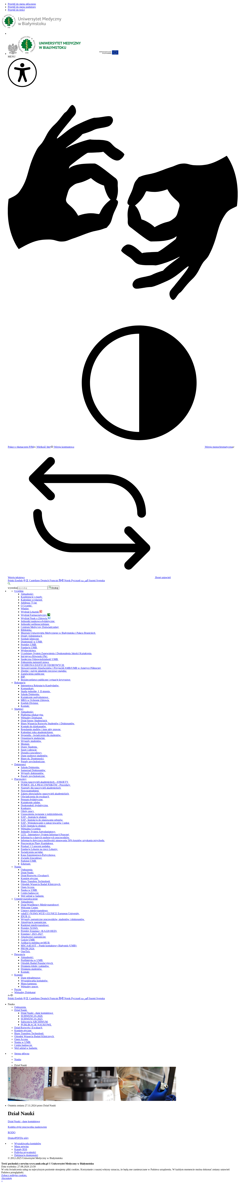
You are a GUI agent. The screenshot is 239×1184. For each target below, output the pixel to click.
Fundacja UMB (29, 647)
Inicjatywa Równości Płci (34, 656)
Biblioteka (26, 630)
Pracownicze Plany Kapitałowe (37, 843)
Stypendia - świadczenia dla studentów (41, 735)
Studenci (18, 709)
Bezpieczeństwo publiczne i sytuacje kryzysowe (46, 679)
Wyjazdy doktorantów (32, 773)
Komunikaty (27, 688)
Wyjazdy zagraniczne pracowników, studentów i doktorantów (53, 919)
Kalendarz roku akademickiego (37, 732)
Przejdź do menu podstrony (22, 7)
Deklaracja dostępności (26, 1155)
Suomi (92, 580)
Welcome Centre (30, 907)
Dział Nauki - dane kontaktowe (37, 1013)
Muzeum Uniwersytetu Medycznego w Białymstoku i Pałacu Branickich (58, 633)
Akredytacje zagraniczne (34, 922)
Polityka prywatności (25, 1152)
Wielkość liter (43, 446)
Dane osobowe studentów (34, 755)
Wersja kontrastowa (63, 446)
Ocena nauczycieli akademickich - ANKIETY (45, 782)
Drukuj (11, 1138)
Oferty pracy (27, 811)
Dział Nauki (27, 872)
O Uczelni (27, 605)
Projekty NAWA (30, 928)
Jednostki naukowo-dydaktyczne (38, 621)
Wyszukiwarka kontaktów (34, 980)
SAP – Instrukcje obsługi (34, 817)
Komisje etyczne (30, 878)
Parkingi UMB (29, 860)
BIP (23, 676)
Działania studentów (31, 969)
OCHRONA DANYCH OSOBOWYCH (43, 665)
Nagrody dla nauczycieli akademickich (41, 787)
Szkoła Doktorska (30, 694)
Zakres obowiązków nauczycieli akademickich (45, 793)
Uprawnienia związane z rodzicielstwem (42, 814)
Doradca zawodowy (31, 752)
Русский (76, 580)
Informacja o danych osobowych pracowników (45, 837)
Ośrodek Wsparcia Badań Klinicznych (41, 884)
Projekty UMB (29, 644)
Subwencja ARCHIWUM (34, 1021)
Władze (25, 608)
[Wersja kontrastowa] (11, 995)
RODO (11, 1132)
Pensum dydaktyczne (32, 799)
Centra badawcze (30, 893)
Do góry (24, 1138)
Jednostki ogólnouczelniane (35, 624)
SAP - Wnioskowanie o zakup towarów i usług (45, 822)
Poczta (17, 989)
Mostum (25, 744)
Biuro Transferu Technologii (36, 881)
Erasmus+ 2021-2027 (32, 934)
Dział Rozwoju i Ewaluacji (35, 875)
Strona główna (21, 1053)
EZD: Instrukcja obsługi (33, 825)
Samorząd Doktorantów (33, 770)
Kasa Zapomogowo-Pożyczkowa (38, 855)
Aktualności (27, 594)
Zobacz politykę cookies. (14, 1175)
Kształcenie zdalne (31, 802)
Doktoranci (20, 764)
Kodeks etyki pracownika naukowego (27, 1127)
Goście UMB (28, 939)
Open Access (28, 887)
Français (54, 580)
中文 (26, 580)
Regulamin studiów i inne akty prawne (41, 729)
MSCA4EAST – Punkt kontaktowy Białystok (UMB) (49, 945)
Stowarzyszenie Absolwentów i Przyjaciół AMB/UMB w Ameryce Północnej (61, 668)
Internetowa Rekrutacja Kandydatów (40, 685)
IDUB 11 (26, 916)
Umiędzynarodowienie (26, 898)
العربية (85, 580)
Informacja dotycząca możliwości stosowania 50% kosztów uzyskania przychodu (63, 840)
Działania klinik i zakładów (35, 966)
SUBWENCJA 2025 (32, 1018)
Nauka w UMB (29, 890)
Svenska (100, 580)
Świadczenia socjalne (32, 852)
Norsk (67, 580)
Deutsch (45, 580)
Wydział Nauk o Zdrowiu (34, 618)
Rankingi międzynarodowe (35, 925)
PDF (17, 1138)
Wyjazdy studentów (31, 741)
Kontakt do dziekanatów (34, 726)
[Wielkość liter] (9, 995)
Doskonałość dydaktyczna (34, 805)
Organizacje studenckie (33, 738)
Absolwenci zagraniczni (33, 936)
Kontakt (25, 706)
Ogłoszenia (27, 869)
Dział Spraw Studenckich (34, 720)
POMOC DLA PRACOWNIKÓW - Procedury (46, 784)
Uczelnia (18, 591)
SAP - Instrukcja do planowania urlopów (42, 820)
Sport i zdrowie (29, 749)
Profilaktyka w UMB (32, 960)
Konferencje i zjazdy (32, 596)
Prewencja (19, 954)
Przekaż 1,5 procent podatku (36, 846)
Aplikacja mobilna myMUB (35, 942)
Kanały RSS (20, 1149)
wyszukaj (13, 587)
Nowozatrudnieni (30, 790)
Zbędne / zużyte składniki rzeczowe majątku (44, 671)
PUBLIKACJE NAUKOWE (36, 1024)
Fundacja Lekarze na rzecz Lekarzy (39, 849)
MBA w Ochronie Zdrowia (35, 700)
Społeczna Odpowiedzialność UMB (40, 659)
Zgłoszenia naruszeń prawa (35, 662)
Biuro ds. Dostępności (32, 758)
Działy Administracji (32, 635)
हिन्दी (61, 580)
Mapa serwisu (21, 1146)
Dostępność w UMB (32, 641)
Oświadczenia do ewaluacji (35, 796)
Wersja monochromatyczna (218, 446)
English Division (30, 703)
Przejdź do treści (16, 9)
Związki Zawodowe (31, 858)
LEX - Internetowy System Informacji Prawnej (45, 834)
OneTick (25, 951)
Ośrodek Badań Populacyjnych (37, 963)
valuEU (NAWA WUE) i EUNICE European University (50, 913)
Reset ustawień (163, 577)
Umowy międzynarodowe (34, 910)
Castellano (34, 580)
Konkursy (26, 808)
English (19, 580)
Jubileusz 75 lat (29, 602)
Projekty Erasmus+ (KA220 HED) (39, 931)
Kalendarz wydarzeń (32, 599)
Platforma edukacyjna (32, 714)
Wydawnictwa (28, 650)
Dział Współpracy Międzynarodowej (40, 904)
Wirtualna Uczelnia (31, 828)
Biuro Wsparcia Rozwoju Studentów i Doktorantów (48, 723)
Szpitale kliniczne (30, 638)
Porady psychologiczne (33, 761)
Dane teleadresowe (31, 977)
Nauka (17, 866)
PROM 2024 (28, 948)
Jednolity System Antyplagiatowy (38, 831)
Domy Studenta (29, 746)
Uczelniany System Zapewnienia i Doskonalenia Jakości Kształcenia (56, 653)
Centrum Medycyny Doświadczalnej (40, 627)
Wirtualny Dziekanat (32, 717)
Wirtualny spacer (30, 986)
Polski (11, 580)
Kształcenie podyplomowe (35, 697)
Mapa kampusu (29, 983)
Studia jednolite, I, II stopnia (36, 691)
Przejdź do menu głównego (22, 4)
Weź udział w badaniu (32, 896)
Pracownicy (20, 779)
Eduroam (26, 863)
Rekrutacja (19, 682)
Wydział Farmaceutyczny (34, 615)
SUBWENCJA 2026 (32, 1016)
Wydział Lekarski (30, 611)
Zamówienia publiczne (33, 673)
